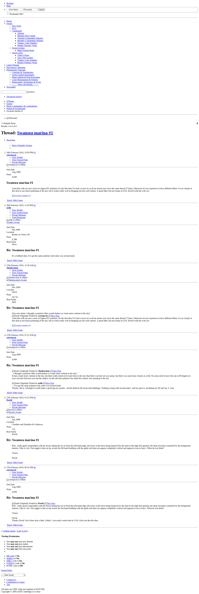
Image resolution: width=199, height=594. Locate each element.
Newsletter (11, 87)
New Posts (16, 26)
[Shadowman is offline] (16, 280)
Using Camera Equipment (23, 75)
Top (8, 584)
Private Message (19, 162)
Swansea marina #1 (35, 132)
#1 (35, 152)
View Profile (17, 157)
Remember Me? (16, 14)
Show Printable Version (22, 145)
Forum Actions (18, 48)
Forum (9, 23)
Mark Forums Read (25, 50)
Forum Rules (6, 570)
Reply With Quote (15, 200)
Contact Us (11, 580)
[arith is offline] (13, 222)
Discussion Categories (15, 67)
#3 (35, 265)
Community (17, 31)
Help (8, 6)
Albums (20, 33)
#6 (35, 467)
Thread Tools (10, 140)
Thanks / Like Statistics (27, 43)
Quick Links (17, 53)
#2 (34, 205)
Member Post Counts (26, 36)
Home (9, 21)
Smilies (9, 558)
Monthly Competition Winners (30, 40)
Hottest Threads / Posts (27, 45)
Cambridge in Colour (15, 582)
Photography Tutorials (15, 70)
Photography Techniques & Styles (26, 82)
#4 (35, 335)
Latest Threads (12, 65)
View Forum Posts (20, 160)
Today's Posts (23, 55)
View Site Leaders (25, 58)
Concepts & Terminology (23, 72)
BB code (10, 556)
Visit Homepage (19, 217)
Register (10, 3)
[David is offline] (13, 412)
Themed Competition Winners (30, 38)
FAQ (14, 28)
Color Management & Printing (25, 80)
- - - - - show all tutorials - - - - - (25, 84)
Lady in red (22, 531)
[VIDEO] (10, 563)
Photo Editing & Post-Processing (26, 77)
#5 (35, 397)
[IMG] (9, 561)
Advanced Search (14, 96)
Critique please (9, 531)
